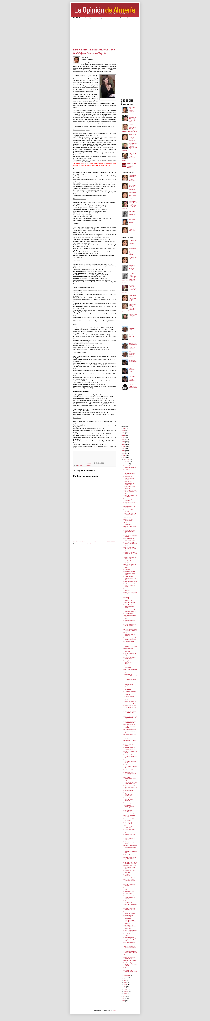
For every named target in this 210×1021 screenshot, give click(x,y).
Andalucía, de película (129, 602)
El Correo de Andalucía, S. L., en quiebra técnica (133, 354)
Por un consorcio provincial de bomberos (130, 823)
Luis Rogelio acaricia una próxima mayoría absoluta (129, 662)
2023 (123, 435)
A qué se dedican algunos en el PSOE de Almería (130, 862)
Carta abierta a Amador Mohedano (132, 242)
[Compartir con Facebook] (102, 463)
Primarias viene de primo (129, 960)
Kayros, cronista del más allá (132, 370)
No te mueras (126, 569)
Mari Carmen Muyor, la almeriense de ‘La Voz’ (129, 909)
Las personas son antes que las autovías (129, 741)
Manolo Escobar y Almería (130, 581)
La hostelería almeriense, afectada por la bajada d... (129, 549)
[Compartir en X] (100, 463)
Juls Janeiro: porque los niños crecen (132, 213)
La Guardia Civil (127, 855)
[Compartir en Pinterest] (103, 463)
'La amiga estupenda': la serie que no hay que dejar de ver (132, 118)
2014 (123, 455)
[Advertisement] (105, 31)
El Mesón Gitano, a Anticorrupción (128, 901)
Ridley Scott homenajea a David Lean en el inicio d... (130, 594)
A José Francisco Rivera (129, 847)
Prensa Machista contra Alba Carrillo (132, 230)
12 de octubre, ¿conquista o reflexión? (130, 826)
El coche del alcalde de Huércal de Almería (129, 748)
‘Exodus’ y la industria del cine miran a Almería (129, 514)
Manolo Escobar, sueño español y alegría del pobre (129, 585)
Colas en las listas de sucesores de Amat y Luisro (129, 473)
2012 (123, 996)
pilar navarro (80, 465)
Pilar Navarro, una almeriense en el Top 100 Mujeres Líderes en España (94, 51)
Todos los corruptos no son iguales (129, 499)
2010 (123, 1001)
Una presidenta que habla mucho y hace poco (130, 782)
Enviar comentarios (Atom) (87, 544)
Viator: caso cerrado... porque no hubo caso (129, 912)
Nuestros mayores (128, 613)
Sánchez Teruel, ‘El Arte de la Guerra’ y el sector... (129, 626)
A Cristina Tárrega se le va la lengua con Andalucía (130, 645)
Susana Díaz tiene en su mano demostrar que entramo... (129, 922)
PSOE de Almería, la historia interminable (129, 539)
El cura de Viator (127, 893)
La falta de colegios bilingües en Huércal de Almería (130, 964)
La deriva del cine (127, 968)
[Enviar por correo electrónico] (97, 463)
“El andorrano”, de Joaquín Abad (132, 328)
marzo (125, 989)
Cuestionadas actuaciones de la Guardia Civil (128, 807)
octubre (126, 464)
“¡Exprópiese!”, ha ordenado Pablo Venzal (130, 675)
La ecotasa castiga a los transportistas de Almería (129, 858)
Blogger (114, 1010)
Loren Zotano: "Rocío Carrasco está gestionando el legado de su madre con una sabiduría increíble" (129, 278)
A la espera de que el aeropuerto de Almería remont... (129, 698)
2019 (123, 444)
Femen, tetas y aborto (129, 803)
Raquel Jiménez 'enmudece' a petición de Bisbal (129, 761)
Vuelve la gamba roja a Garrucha (129, 842)
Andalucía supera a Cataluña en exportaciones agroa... (129, 812)
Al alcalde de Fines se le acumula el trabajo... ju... (130, 702)
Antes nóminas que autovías (128, 744)
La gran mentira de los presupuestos (129, 957)
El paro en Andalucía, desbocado (128, 589)
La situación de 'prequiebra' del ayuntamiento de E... (129, 684)
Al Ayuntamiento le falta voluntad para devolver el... (129, 492)
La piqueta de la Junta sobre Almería (129, 520)
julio (125, 980)
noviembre (127, 461)
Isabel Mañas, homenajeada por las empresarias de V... (129, 779)
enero (125, 993)
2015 (123, 453)
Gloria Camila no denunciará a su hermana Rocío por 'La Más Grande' (132, 178)
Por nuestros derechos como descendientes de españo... (129, 897)
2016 (123, 451)
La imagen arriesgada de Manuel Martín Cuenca (129, 638)
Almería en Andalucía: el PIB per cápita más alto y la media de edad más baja (129, 289)
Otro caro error (127, 955)
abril (125, 987)
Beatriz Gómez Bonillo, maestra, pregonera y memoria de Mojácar (129, 157)
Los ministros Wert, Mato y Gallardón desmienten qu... (130, 756)
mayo (125, 984)
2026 (123, 428)
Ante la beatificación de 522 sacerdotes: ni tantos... (129, 617)
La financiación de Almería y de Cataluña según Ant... (129, 650)
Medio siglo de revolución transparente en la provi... (129, 712)
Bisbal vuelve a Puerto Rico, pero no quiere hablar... (129, 573)
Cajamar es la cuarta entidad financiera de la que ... (130, 851)
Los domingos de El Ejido (129, 734)
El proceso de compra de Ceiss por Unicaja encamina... (129, 799)
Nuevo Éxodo (126, 469)
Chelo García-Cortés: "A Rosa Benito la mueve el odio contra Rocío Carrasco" (129, 205)
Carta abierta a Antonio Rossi (132, 258)
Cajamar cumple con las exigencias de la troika (129, 610)
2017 (123, 448)
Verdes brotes (127, 517)
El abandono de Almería (129, 705)
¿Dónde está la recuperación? (127, 523)
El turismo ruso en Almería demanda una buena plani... (129, 774)
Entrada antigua (111, 541)
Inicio (95, 541)
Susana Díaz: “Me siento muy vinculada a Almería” (131, 165)
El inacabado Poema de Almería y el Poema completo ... (129, 693)
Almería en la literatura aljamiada (129, 487)
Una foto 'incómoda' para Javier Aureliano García (130, 952)
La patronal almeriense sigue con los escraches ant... (130, 766)
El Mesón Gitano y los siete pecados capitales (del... (130, 939)
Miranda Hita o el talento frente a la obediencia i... (129, 679)
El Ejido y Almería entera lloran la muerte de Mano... (129, 606)
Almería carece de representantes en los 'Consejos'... (129, 927)
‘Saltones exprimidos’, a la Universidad (130, 558)
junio (125, 982)
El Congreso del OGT (128, 891)
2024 (123, 433)
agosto (126, 978)
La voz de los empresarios (130, 845)
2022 (123, 437)
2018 (123, 446)
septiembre (127, 975)
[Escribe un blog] (99, 463)
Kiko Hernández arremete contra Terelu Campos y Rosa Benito (133, 195)
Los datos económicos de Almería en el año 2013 (130, 630)
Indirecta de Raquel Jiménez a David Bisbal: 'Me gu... (130, 971)
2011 (123, 998)
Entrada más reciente (79, 541)
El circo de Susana (128, 790)
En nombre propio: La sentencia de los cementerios (128, 917)
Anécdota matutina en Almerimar (129, 737)
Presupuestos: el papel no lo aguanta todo (130, 931)
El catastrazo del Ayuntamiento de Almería (128, 478)
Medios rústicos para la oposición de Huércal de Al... (130, 787)
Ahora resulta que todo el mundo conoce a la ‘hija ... (130, 554)
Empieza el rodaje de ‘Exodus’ (128, 642)
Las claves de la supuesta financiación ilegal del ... (130, 466)
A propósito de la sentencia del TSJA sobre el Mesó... (129, 483)
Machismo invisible (128, 770)
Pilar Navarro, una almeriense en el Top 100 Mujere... (129, 634)
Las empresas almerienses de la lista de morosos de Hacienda (133, 346)
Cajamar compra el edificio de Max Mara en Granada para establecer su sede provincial (129, 128)
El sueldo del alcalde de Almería (132, 336)
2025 (123, 430)
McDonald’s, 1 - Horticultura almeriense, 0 (127, 599)
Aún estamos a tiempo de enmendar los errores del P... (130, 717)
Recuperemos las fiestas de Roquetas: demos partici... (129, 867)
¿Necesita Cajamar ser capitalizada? (129, 666)
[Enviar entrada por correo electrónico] (94, 463)
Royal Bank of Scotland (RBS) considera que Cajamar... (129, 726)
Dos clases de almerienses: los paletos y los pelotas (129, 876)
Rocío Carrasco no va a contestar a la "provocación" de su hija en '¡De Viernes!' (129, 307)
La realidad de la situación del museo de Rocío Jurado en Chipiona (132, 137)
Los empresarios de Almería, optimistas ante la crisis (129, 881)
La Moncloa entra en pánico (133, 361)
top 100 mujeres (87, 465)
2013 (123, 457)
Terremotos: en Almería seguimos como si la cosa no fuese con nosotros (129, 147)
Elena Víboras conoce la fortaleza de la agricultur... (129, 566)
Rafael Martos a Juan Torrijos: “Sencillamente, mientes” (133, 387)
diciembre (126, 459)
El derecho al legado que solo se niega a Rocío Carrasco (133, 267)
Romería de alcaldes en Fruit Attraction (129, 658)
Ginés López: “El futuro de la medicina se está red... (130, 671)
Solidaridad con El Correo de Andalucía (129, 819)
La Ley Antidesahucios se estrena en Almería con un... (130, 731)
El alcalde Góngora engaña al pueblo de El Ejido (129, 578)
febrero (126, 991)
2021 (123, 439)
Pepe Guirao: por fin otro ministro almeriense (132, 378)
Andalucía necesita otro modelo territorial (129, 721)
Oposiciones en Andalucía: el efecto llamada (133, 316)
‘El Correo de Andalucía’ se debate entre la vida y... (129, 948)
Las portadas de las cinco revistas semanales (132, 109)
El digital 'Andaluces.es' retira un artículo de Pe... (129, 831)
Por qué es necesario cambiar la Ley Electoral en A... (130, 544)
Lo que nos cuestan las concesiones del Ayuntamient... (129, 794)
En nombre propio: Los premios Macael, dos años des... (129, 531)
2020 (123, 442)
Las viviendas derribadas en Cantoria (129, 688)
